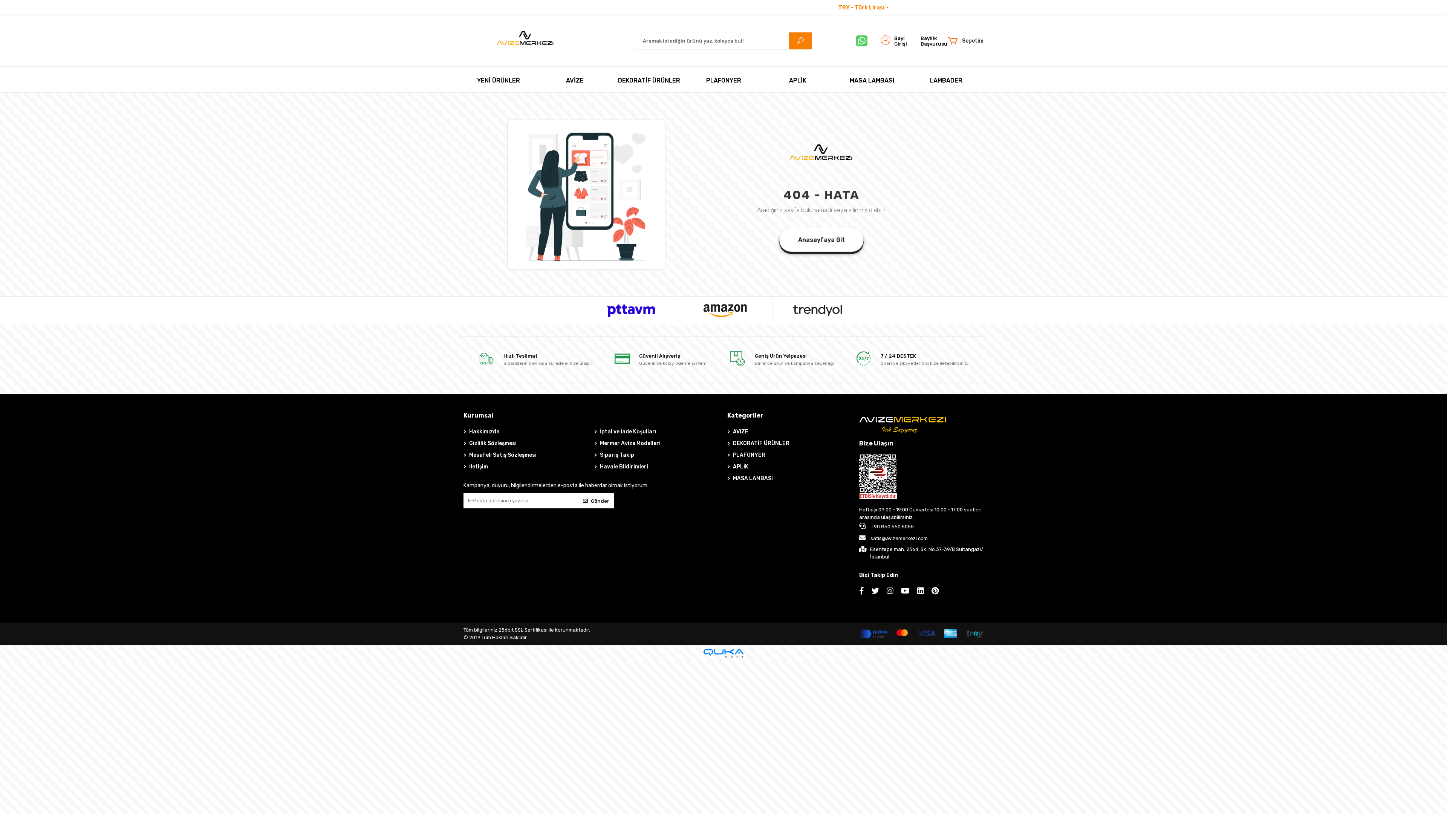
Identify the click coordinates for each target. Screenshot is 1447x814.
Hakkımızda (484, 431)
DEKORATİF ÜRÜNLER (761, 443)
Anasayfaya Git (821, 239)
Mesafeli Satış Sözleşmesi (503, 455)
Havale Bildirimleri (624, 467)
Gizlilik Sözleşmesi (493, 443)
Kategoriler (745, 415)
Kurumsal (478, 415)
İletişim (904, 8)
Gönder (600, 501)
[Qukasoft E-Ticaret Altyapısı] (723, 653)
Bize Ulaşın (876, 443)
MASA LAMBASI (753, 478)
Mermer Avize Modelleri (630, 443)
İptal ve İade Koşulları (628, 431)
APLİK (740, 467)
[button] (965, 41)
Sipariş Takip (617, 455)
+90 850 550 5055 (891, 526)
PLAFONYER (749, 455)
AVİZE (740, 431)
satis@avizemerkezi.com (899, 538)
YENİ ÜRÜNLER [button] (498, 80)
